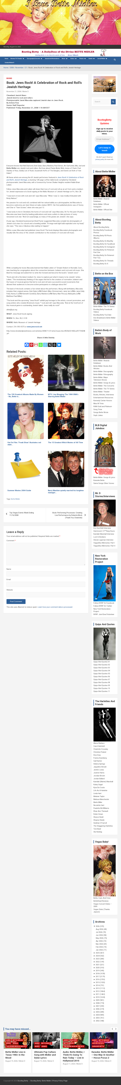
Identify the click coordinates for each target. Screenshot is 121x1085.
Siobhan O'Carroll (100, 823)
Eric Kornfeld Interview (102, 528)
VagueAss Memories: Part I (104, 543)
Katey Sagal (98, 784)
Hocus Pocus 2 (69, 1043)
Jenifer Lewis (98, 770)
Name (8, 569)
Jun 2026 (99, 935)
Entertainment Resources (103, 398)
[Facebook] (27, 343)
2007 (97, 1006)
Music (63, 58)
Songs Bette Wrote (100, 412)
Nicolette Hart (98, 805)
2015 (97, 982)
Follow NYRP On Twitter (102, 606)
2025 (97, 953)
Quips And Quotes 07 (101, 679)
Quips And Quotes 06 (101, 676)
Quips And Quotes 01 (101, 662)
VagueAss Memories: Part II (104, 546)
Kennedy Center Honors (102, 400)
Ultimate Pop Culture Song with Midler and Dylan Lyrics (16, 1055)
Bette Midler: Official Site (102, 210)
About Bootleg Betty (101, 227)
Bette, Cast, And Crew (101, 898)
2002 (97, 1021)
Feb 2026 (99, 947)
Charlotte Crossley (100, 749)
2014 (97, 985)
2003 (97, 1018)
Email (8, 579)
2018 (97, 973)
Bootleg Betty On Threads (103, 261)
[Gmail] (36, 343)
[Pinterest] (31, 343)
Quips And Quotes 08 (101, 682)
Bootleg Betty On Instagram (104, 247)
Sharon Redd (98, 817)
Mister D (25, 91)
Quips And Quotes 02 (101, 665)
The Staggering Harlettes (103, 826)
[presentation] (112, 1029)
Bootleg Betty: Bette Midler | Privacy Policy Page (48, 1081)
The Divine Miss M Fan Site (45, 1046)
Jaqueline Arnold (99, 767)
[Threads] (54, 343)
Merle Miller (97, 802)
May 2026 (99, 938)
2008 (97, 1003)
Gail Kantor (97, 761)
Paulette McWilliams (101, 808)
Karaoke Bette (98, 480)
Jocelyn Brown (99, 776)
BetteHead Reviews (100, 901)
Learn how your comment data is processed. (55, 607)
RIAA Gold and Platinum (102, 406)
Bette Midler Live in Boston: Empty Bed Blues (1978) (102, 1055)
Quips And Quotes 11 (101, 691)
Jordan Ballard (99, 779)
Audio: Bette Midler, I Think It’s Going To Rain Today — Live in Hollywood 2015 (45, 1056)
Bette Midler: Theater (101, 392)
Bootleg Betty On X (100, 264)
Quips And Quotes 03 (101, 668)
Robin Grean (98, 814)
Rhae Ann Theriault (100, 811)
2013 (97, 988)
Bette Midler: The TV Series (104, 306)
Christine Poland (99, 752)
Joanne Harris (98, 773)
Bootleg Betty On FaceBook (104, 244)
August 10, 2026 (69, 1061)
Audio (8, 1043)
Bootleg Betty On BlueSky (103, 241)
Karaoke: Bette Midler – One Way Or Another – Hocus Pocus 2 (74, 1055)
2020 (97, 968)
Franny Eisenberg (100, 758)
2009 (97, 1000)
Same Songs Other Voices (103, 483)
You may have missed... (17, 1029)
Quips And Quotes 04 (101, 671)
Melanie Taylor (99, 796)
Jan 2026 (99, 950)
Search (113, 101)
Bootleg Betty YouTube (102, 315)
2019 (97, 971)
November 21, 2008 (13, 91)
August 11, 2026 (40, 1064)
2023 (97, 959)
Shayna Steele (98, 820)
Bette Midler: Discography (103, 371)
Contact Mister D (9, 62)
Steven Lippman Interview (103, 540)
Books (9, 78)
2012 (97, 991)
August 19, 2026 (11, 1061)
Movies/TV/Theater (16, 58)
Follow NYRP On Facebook (103, 603)
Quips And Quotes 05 (101, 674)
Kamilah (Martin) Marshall (103, 782)
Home (6, 58)
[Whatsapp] (41, 343)
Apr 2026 (99, 941)
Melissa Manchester (101, 799)
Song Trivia (97, 409)
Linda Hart (97, 793)
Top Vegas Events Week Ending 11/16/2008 (21, 514)
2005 (97, 1012)
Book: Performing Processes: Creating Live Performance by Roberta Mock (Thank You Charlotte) (67, 515)
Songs (15, 1046)
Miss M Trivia (98, 403)
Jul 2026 (99, 932)
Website (9, 590)
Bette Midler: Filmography (103, 374)
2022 (97, 962)
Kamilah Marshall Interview (103, 534)
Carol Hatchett (99, 746)
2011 (97, 994)
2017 (97, 976)
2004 (97, 1015)
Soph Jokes (98, 415)
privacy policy (99, 159)
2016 (97, 979)
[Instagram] (45, 343)
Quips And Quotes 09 (101, 685)
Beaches (44, 1040)
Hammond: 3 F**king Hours (104, 531)
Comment (11, 541)
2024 (97, 956)
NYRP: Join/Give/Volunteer (103, 614)
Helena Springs (99, 764)
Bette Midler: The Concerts (103, 386)
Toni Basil (97, 829)
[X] (50, 343)
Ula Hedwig (97, 832)
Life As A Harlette (100, 790)
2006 (97, 1009)
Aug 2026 (99, 929)
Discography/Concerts (33, 58)
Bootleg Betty (23, 1081)
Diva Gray (97, 755)
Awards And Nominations (52, 58)
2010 (97, 997)
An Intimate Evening (100, 1043)
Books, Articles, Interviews (103, 395)
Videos (72, 58)
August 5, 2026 (97, 1061)
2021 (97, 965)
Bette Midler (15, 499)
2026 (97, 926)
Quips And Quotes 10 (101, 688)
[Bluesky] (59, 343)
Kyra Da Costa (99, 787)
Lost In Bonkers (99, 537)
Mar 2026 (99, 944)
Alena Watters (98, 743)
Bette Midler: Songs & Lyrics (104, 383)
